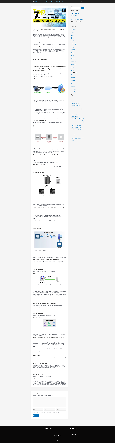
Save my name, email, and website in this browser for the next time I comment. (46, 412)
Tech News (73, 88)
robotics (73, 129)
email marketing (74, 120)
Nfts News (72, 85)
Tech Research (73, 89)
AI (59, 1)
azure (80, 101)
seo (78, 129)
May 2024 (72, 35)
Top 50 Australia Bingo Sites (75, 13)
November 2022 (73, 61)
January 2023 (73, 58)
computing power (81, 112)
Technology (51, 1)
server (81, 129)
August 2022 (73, 65)
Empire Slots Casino (74, 12)
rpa (75, 129)
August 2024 (73, 31)
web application (81, 136)
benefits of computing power (76, 105)
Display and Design (74, 118)
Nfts (62, 1)
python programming (78, 127)
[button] (51, 1)
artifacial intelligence (75, 101)
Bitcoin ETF (73, 107)
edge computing (81, 118)
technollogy (82, 132)
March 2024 (73, 38)
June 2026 (72, 28)
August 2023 (73, 49)
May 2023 (72, 53)
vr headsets (73, 136)
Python (73, 127)
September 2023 (73, 47)
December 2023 (73, 43)
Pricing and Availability (78, 125)
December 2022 (73, 59)
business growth (74, 110)
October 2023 (73, 46)
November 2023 (73, 44)
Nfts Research (73, 86)
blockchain (78, 107)
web (77, 136)
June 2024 (72, 34)
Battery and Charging (75, 103)
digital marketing (77, 114)
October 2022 (73, 62)
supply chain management (75, 132)
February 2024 (73, 40)
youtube (73, 140)
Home (47, 1)
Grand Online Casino (74, 15)
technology (74, 134)
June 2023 (72, 52)
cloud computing (74, 112)
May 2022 (72, 70)
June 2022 (72, 68)
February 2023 (73, 56)
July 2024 (72, 32)
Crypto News (73, 80)
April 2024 (72, 37)
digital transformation (75, 116)
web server (80, 138)
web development (74, 138)
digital (72, 114)
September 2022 (73, 64)
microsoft (73, 123)
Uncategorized (73, 92)
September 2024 (73, 29)
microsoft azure (78, 123)
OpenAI (73, 125)
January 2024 (73, 41)
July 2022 (72, 67)
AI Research (73, 77)
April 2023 (72, 55)
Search (72, 6)
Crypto (56, 1)
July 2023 (72, 50)
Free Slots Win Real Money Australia (77, 19)
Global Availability (80, 120)
